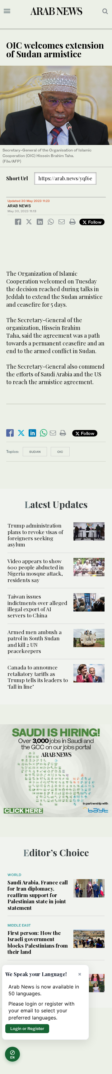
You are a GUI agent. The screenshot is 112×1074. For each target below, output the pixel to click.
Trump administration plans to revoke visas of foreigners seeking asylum (35, 535)
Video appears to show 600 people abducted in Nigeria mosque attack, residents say (35, 570)
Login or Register (27, 1028)
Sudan (34, 452)
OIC (60, 452)
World (14, 875)
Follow (94, 222)
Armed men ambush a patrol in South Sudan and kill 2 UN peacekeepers (34, 641)
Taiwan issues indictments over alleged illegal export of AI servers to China (37, 606)
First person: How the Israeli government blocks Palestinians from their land (37, 942)
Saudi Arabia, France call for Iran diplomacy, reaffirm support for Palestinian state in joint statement (37, 895)
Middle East (19, 925)
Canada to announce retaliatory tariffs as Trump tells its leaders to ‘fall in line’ (37, 677)
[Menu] (7, 11)
